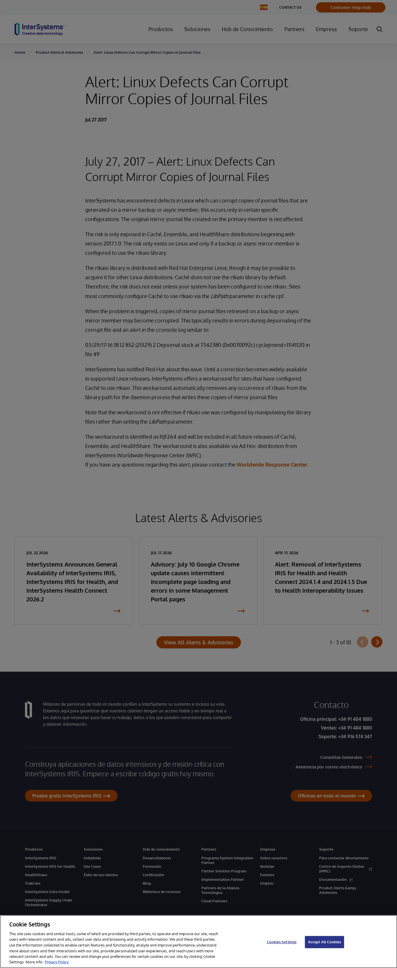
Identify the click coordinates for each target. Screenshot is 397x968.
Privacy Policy (57, 962)
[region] (198, 941)
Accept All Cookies (324, 942)
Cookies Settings (281, 942)
